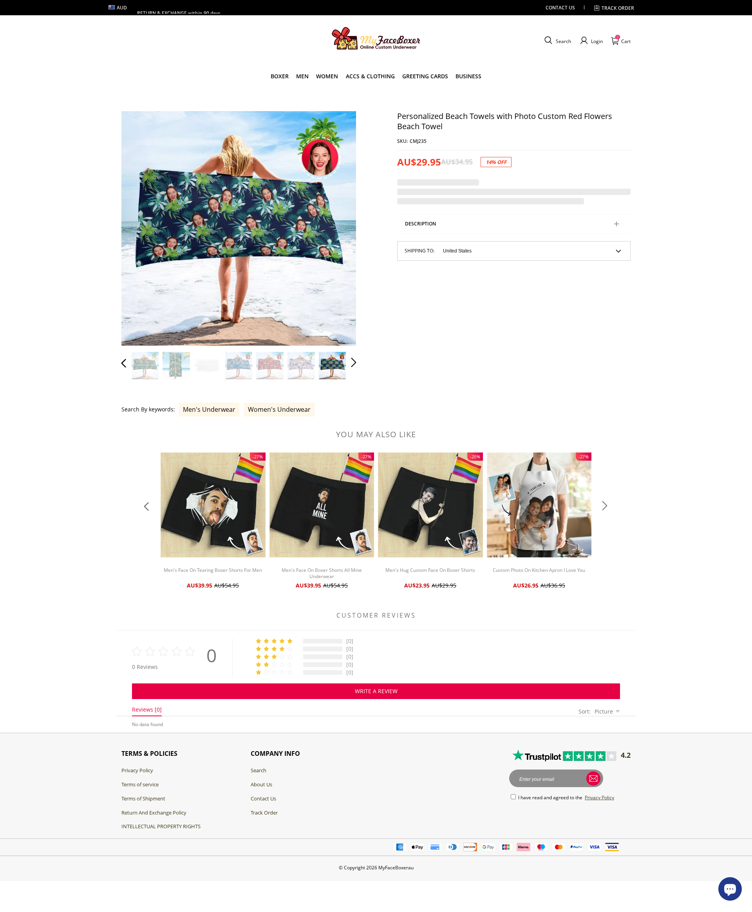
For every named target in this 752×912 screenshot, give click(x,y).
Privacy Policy (137, 770)
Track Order (264, 812)
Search (258, 770)
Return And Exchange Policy (153, 812)
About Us (261, 784)
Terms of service (140, 784)
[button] (556, 40)
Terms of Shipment (143, 798)
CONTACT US (560, 7)
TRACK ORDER (618, 8)
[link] (280, 76)
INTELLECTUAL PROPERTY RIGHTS (161, 826)
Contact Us (263, 798)
